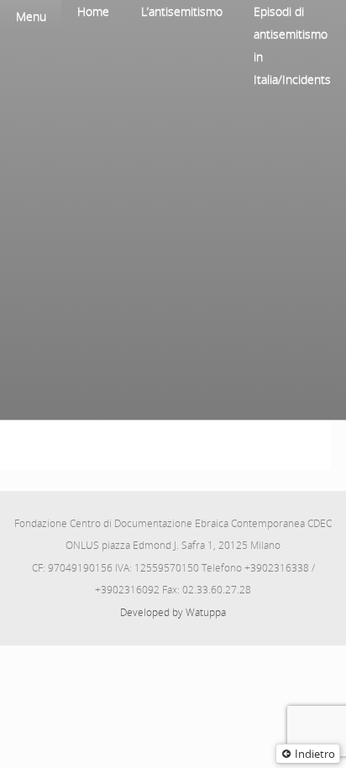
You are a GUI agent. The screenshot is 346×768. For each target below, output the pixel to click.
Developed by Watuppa (173, 612)
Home (93, 11)
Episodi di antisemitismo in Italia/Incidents (292, 45)
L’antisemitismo (182, 11)
